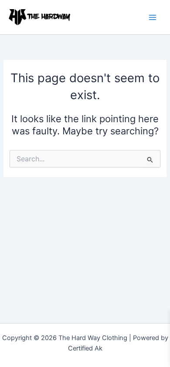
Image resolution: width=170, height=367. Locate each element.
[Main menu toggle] (152, 17)
